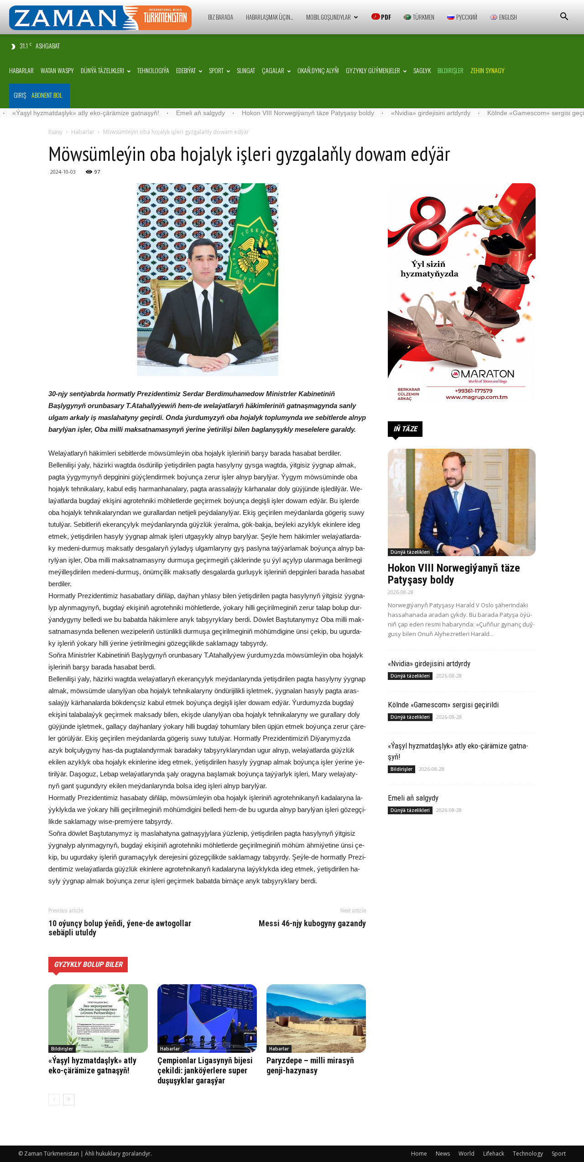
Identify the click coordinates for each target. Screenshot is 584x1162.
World (466, 1153)
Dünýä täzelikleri (102, 70)
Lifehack (493, 1153)
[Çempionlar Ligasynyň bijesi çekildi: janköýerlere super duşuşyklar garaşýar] (207, 1018)
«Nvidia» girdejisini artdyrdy (385, 113)
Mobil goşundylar (328, 16)
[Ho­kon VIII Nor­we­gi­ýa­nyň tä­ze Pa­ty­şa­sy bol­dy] (462, 502)
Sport (216, 70)
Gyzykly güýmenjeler (373, 70)
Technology (528, 1153)
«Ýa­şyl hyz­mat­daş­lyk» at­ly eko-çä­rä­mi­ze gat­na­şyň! (92, 1065)
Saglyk (422, 70)
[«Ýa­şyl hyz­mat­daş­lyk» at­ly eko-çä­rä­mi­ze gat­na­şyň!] (98, 1018)
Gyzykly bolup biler (88, 964)
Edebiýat (186, 70)
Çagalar (273, 70)
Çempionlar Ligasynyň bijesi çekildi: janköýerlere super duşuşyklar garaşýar (205, 1070)
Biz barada (220, 16)
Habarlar (21, 70)
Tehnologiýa (153, 70)
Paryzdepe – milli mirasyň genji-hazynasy (310, 1065)
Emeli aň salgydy (155, 113)
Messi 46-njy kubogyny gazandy (312, 923)
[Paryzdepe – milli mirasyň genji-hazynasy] (316, 1018)
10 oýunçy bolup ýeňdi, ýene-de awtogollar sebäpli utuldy (119, 928)
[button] (564, 17)
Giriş (20, 95)
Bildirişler (62, 1048)
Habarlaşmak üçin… (269, 16)
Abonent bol (46, 95)
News (443, 1153)
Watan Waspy (57, 70)
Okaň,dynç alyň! (318, 70)
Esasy (55, 132)
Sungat (246, 70)
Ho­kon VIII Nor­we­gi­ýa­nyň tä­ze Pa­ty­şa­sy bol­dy (263, 113)
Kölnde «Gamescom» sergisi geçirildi (495, 113)
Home (419, 1153)
